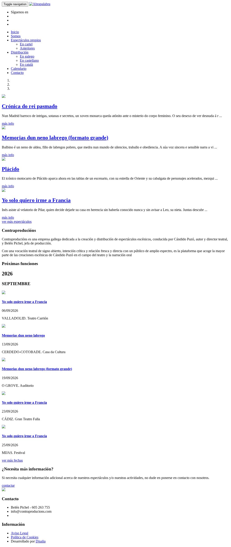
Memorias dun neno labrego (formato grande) (55, 138)
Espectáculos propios (26, 40)
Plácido (10, 169)
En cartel (26, 44)
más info (8, 123)
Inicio (15, 32)
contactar (8, 485)
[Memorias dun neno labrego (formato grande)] (3, 128)
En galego (27, 56)
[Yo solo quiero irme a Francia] (3, 191)
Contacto (17, 73)
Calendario (18, 68)
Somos (16, 36)
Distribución (19, 52)
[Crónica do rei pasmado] (3, 97)
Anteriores (27, 48)
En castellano (29, 60)
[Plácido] (3, 159)
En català (26, 64)
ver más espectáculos (17, 221)
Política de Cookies (24, 537)
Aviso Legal (19, 533)
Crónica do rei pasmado (29, 106)
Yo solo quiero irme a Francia (36, 200)
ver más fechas (12, 460)
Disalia (41, 541)
